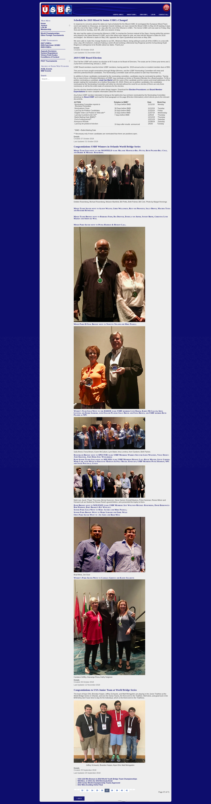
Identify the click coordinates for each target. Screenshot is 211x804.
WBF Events (46, 71)
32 (82, 790)
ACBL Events (46, 69)
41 (127, 790)
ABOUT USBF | (131, 14)
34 (92, 790)
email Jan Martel (105, 80)
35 (97, 790)
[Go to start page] (75, 789)
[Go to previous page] (78, 789)
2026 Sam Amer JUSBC (50, 45)
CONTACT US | (163, 14)
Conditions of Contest (50, 57)
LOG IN (153, 14)
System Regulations (49, 53)
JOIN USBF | (143, 14)
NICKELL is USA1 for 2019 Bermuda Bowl (95, 781)
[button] (69, 25)
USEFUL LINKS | (118, 14)
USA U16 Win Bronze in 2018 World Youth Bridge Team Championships (107, 779)
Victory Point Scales (49, 55)
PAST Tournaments (49, 61)
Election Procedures (137, 90)
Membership (46, 29)
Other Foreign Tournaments (52, 35)
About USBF (89, 97)
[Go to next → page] (130, 789)
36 (102, 790)
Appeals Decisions (48, 51)
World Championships (50, 33)
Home (43, 23)
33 (87, 790)
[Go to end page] (133, 789)
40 (122, 790)
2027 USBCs (46, 43)
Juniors (44, 25)
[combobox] (53, 79)
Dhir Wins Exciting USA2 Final (90, 785)
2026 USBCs (46, 47)
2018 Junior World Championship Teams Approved (99, 783)
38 (112, 790)
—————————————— (53, 31)
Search (43, 76)
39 (117, 790)
